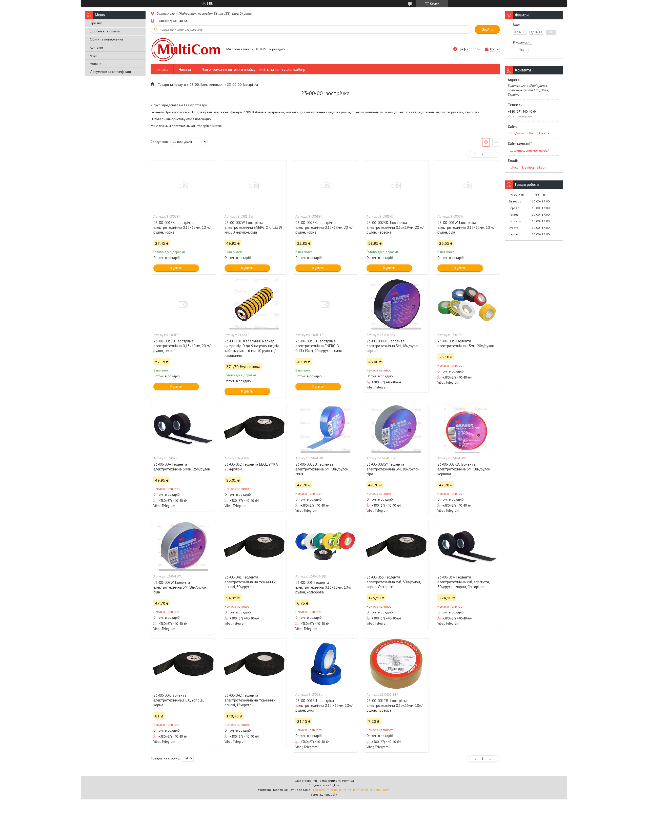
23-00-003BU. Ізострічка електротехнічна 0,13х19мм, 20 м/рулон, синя (181, 346)
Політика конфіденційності (371, 790)
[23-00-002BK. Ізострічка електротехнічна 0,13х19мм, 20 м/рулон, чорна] (325, 185)
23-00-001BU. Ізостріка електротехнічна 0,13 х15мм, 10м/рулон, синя (323, 705)
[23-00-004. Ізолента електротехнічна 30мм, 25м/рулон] (183, 427)
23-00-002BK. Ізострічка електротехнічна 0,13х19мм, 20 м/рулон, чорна (323, 227)
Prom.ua (348, 780)
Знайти (487, 29)
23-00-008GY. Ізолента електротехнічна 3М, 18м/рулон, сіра (393, 469)
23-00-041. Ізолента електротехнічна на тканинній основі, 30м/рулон (250, 582)
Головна (162, 69)
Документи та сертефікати (110, 71)
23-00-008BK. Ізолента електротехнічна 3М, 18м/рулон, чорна (393, 346)
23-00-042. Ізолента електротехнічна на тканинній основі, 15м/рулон (250, 700)
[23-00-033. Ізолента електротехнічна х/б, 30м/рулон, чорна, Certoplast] (396, 545)
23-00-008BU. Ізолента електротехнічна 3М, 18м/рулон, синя (322, 469)
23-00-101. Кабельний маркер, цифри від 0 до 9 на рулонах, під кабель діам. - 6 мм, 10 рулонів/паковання (252, 348)
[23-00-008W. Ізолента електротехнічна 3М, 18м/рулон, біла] (183, 545)
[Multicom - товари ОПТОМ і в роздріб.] (186, 49)
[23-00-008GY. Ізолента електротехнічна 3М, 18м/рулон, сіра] (396, 427)
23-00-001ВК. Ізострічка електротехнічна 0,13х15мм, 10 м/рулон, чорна (181, 227)
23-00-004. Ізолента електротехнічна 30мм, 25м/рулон (181, 466)
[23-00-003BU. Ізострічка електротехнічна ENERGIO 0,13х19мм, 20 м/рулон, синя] (325, 304)
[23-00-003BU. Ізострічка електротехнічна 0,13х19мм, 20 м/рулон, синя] (183, 304)
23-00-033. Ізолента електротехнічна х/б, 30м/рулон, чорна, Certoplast (393, 582)
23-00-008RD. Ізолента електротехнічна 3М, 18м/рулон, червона (464, 469)
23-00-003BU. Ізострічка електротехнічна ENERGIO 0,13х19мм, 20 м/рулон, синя (318, 346)
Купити (176, 267)
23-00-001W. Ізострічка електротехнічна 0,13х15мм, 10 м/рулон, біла (465, 227)
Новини (95, 63)
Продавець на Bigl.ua (324, 785)
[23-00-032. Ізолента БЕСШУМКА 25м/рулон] (254, 427)
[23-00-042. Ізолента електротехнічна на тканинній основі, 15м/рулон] (254, 663)
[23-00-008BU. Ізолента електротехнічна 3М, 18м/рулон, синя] (325, 427)
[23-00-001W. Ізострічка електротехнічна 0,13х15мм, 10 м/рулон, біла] (467, 185)
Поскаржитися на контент (331, 790)
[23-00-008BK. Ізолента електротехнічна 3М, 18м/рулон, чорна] (396, 304)
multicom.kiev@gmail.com (527, 167)
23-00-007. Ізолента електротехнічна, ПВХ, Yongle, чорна (178, 700)
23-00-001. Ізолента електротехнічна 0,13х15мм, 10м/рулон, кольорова (323, 587)
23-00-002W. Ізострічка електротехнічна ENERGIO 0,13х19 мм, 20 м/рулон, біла (253, 227)
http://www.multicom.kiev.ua (528, 133)
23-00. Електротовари (207, 84)
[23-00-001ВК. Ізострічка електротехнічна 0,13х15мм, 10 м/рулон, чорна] (183, 185)
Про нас (96, 23)
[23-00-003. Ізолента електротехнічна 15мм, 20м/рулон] (467, 304)
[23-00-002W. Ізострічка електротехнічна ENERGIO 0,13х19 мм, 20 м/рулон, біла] (254, 185)
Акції (93, 55)
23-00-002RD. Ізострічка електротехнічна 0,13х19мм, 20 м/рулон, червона (395, 227)
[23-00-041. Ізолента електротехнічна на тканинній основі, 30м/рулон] (254, 545)
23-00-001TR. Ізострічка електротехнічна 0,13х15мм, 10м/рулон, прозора (394, 705)
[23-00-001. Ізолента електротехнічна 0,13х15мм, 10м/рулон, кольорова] (325, 545)
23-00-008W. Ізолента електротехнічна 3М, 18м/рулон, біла (180, 587)
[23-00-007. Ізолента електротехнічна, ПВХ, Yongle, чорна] (183, 663)
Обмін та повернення (106, 39)
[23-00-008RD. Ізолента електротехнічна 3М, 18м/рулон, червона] (467, 427)
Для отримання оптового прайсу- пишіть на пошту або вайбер (253, 69)
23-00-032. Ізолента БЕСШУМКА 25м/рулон (251, 466)
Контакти (96, 47)
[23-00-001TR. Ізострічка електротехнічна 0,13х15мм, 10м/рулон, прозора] (396, 663)
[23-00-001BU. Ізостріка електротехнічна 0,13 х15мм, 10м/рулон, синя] (325, 663)
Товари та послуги (172, 84)
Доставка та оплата (105, 31)
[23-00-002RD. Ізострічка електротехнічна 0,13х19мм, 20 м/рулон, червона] (396, 185)
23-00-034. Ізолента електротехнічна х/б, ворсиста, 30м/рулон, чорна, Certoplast (463, 582)
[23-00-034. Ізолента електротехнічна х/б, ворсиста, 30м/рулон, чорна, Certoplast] (467, 545)
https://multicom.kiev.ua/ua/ (528, 150)
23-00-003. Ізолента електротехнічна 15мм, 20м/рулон (465, 343)
